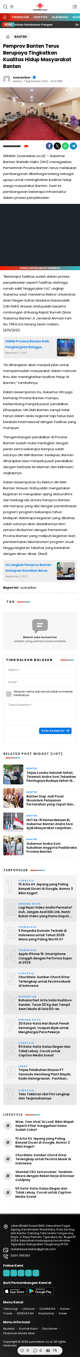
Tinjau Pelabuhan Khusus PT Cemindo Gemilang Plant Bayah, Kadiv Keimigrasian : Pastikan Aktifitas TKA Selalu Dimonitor (44, 1074)
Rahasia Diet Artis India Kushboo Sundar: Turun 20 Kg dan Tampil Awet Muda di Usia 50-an (45, 1004)
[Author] (6, 79)
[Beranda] (4, 17)
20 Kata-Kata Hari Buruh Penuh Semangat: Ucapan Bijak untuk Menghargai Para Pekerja (43, 1027)
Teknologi (20, 17)
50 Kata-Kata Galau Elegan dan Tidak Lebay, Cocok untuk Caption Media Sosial (44, 1051)
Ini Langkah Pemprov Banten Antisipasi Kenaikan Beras (28, 568)
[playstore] (40, 1294)
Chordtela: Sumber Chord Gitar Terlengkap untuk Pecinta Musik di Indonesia (44, 981)
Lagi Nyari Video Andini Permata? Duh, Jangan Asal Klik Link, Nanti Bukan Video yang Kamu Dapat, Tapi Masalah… (45, 912)
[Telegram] (73, 146)
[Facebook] (49, 146)
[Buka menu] (73, 7)
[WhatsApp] (65, 146)
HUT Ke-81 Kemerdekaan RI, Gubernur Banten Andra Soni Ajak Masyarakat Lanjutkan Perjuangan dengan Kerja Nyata (49, 824)
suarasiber (22, 77)
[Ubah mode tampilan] (11, 6)
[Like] (22, 1350)
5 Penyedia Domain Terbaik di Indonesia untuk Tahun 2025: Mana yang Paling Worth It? (42, 935)
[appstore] (14, 1294)
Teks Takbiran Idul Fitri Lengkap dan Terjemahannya (44, 1096)
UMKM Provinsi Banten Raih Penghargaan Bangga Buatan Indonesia (27, 344)
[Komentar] (35, 1350)
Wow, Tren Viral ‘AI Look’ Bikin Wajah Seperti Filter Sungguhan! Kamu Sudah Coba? (44, 1126)
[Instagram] (21, 1273)
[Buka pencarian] (5, 6)
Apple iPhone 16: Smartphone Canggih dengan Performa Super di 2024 (45, 958)
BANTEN (20, 36)
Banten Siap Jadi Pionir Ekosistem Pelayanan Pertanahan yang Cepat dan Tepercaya (49, 800)
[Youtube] (28, 1273)
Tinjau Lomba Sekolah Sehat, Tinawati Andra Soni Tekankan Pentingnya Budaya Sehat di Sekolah (51, 777)
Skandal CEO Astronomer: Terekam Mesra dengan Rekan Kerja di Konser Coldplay (44, 1176)
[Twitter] (57, 146)
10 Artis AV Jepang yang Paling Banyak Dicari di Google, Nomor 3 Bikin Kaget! (45, 888)
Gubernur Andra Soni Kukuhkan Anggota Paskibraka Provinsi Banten (51, 848)
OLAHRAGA (60, 17)
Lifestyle (40, 17)
